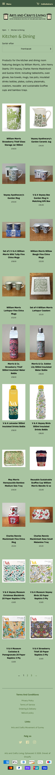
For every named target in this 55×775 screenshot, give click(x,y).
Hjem (4, 30)
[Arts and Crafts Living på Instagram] (34, 742)
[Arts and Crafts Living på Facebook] (27, 742)
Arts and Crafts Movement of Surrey (27, 727)
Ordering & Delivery (27, 708)
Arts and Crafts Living (14, 753)
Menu (8, 4)
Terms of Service (27, 704)
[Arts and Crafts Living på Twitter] (20, 742)
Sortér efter (8, 43)
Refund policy (27, 713)
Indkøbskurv (46, 4)
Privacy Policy (28, 700)
